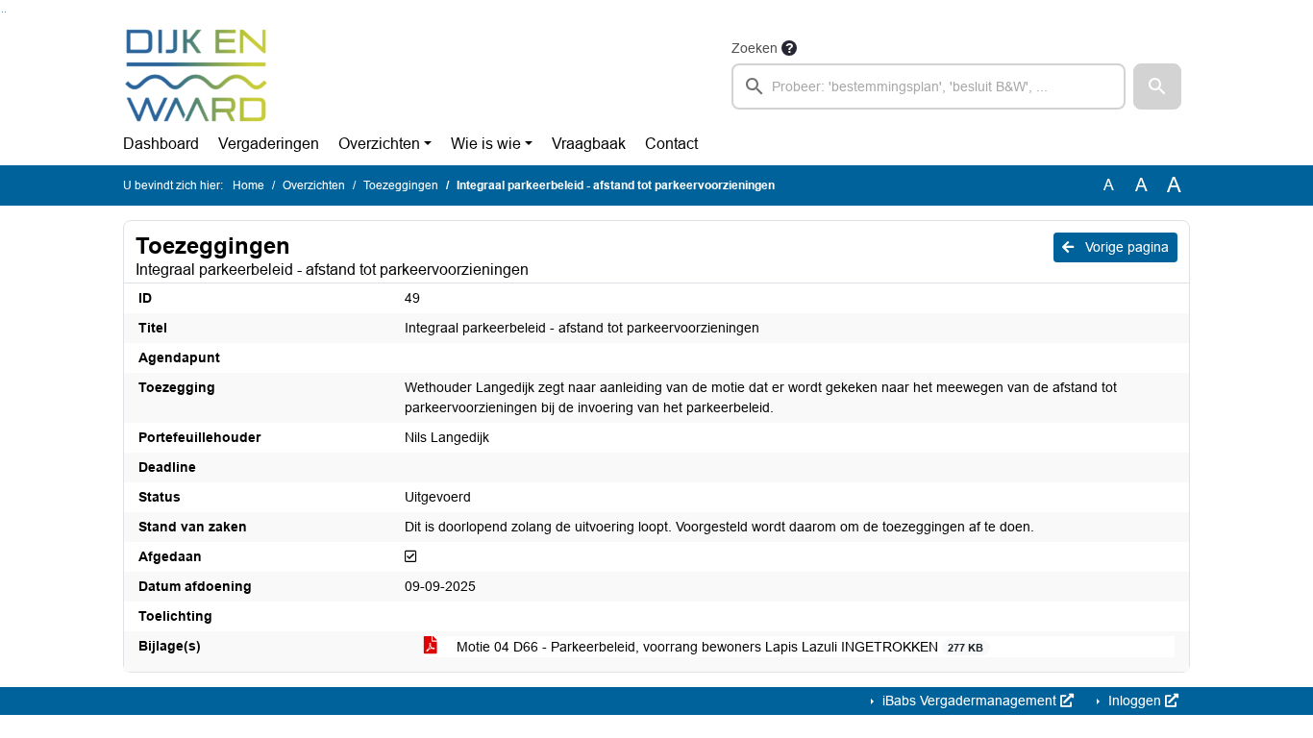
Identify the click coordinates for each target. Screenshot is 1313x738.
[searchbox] (928, 86)
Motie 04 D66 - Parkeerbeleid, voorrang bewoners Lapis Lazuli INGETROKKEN (718, 646)
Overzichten (379, 143)
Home (248, 185)
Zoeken (754, 48)
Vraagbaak (589, 143)
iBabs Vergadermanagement (969, 700)
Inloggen (1134, 700)
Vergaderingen (268, 143)
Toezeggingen (400, 185)
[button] (1157, 86)
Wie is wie (486, 143)
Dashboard (161, 143)
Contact (671, 143)
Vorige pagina (1125, 247)
